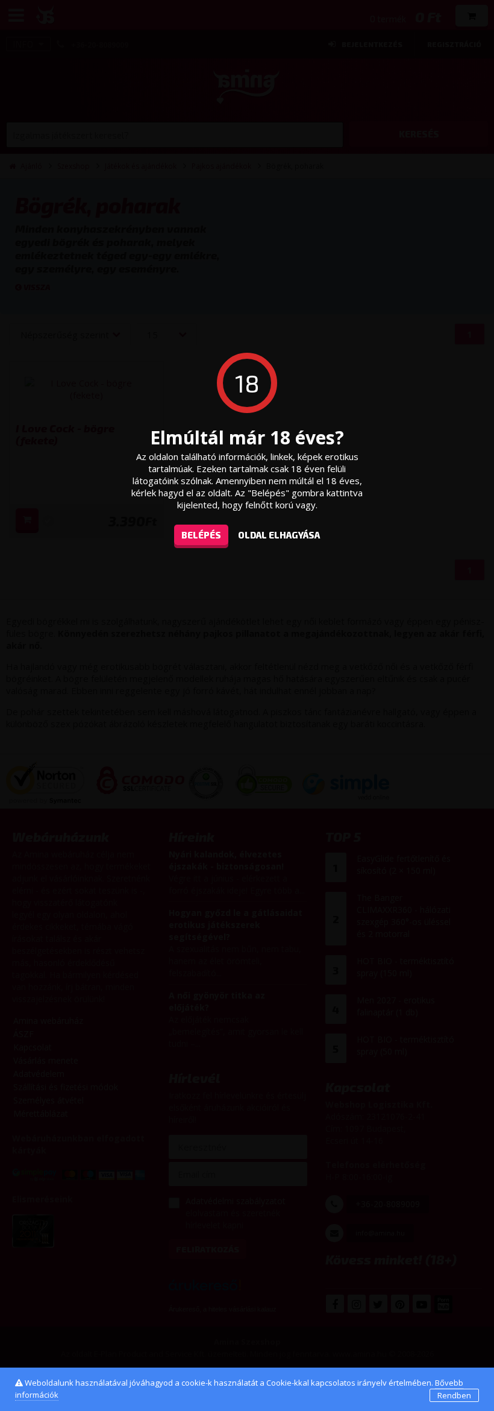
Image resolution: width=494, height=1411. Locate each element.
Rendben (454, 1395)
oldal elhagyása (279, 534)
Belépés (201, 534)
